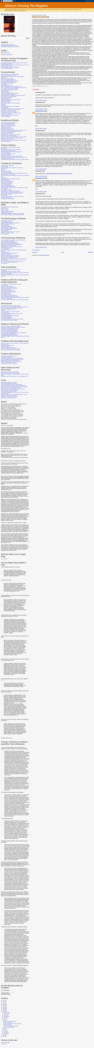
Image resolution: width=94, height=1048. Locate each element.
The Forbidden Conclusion (7, 247)
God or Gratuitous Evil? (6, 314)
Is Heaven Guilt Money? (6, 317)
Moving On (3, 104)
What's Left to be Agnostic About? (8, 75)
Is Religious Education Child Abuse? (9, 333)
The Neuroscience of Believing (7, 211)
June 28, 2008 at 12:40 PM (41, 108)
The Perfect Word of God (6, 181)
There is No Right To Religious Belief (9, 331)
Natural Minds (4, 148)
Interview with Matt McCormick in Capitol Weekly (11, 384)
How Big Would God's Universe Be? (9, 295)
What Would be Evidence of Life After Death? (11, 349)
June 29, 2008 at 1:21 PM (41, 191)
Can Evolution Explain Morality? (8, 123)
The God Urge (4, 263)
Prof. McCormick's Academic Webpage (9, 390)
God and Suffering (5, 312)
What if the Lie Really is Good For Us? (9, 262)
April (5, 1029)
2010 (4, 1008)
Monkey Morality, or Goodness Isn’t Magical (10, 134)
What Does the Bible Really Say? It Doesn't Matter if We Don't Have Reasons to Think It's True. (14, 174)
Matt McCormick (39, 111)
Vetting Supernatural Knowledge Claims (9, 206)
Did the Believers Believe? (6, 189)
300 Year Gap (4, 195)
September (6, 1016)
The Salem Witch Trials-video (7, 165)
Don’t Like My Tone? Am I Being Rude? (9, 330)
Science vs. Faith (4, 210)
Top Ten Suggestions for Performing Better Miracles (12, 359)
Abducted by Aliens (5, 179)
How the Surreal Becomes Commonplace (10, 255)
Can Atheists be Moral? (6, 141)
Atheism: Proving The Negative (26, 5)
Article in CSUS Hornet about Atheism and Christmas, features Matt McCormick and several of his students (14, 387)
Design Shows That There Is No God (9, 288)
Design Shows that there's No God (8, 291)
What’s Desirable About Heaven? (9, 1021)
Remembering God (5, 252)
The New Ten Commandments (7, 132)
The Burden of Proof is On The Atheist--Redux (11, 113)
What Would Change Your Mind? (8, 94)
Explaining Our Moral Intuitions (7, 129)
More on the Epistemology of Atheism (9, 228)
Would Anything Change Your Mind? (9, 245)
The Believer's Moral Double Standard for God (11, 131)
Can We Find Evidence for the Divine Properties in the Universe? (15, 297)
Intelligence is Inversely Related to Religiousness (11, 244)
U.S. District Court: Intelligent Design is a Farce (11, 284)
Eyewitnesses (4, 168)
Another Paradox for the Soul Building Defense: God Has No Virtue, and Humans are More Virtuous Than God (14, 307)
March (5, 1031)
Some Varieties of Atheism (6, 97)
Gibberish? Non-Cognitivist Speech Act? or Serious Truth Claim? (15, 272)
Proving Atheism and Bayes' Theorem (9, 89)
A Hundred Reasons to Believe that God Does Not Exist (13, 95)
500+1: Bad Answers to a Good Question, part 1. (11, 86)
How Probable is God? (6, 293)
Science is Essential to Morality (7, 124)
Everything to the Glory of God (7, 158)
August (5, 1017)
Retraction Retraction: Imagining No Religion (10, 326)
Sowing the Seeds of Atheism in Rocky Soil (10, 222)
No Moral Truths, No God (6, 133)
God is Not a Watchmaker (6, 298)
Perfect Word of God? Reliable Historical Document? (12, 192)
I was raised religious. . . (6, 152)
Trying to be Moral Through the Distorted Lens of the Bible (13, 136)
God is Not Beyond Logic (6, 221)
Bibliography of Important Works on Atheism (10, 46)
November (6, 1013)
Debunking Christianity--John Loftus (9, 382)
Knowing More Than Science (7, 220)
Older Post (90, 252)
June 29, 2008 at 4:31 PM (41, 247)
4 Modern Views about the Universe (9, 287)
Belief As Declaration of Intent (7, 232)
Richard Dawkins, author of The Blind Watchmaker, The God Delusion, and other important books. (14, 395)
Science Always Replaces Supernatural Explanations (12, 214)
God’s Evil (3, 310)
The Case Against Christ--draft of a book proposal (12, 167)
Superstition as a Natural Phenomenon (9, 396)
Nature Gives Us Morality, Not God (8, 125)
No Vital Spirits (4, 208)
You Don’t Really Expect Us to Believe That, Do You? (12, 196)
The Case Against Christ (6, 172)
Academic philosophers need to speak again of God (59, 173)
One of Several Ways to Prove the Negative (10, 103)
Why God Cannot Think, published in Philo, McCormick (13, 388)
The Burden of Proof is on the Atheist (9, 111)
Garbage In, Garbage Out (6, 197)
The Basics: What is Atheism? (7, 44)
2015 (4, 1001)
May (5, 1028)
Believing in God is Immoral (7, 139)
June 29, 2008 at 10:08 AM (41, 176)
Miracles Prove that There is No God (9, 363)
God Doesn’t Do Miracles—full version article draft (12, 358)
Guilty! (2, 169)
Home (62, 252)
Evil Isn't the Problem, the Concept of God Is (10, 305)
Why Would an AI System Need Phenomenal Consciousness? (14, 62)
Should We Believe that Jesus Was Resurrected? (11, 193)
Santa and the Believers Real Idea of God (10, 243)
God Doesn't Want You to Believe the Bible (10, 178)
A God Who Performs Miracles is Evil (9, 355)
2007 (4, 1034)
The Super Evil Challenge (6, 316)
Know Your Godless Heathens (7, 78)
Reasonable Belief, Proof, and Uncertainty (10, 106)
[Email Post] (33, 86)
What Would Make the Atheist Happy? (9, 320)
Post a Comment (36, 249)
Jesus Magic (3, 177)
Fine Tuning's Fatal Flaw (6, 294)
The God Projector (5, 248)
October (5, 1015)
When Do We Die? (5, 344)
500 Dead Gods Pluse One (7, 85)
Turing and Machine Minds (7, 68)
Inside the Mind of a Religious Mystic (9, 242)
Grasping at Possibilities (6, 226)
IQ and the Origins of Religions (7, 241)
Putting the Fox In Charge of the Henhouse (10, 190)
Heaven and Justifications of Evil (8, 153)
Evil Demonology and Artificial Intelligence (10, 67)
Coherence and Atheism (6, 114)
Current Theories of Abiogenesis (8, 290)
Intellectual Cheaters (5, 98)
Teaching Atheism (5, 90)
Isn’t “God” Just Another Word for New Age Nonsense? (13, 261)
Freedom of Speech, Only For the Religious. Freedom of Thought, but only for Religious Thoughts (13, 328)
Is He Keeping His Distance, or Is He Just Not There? (12, 108)
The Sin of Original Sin (6, 184)
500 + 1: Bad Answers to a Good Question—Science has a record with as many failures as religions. (13, 88)
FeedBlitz (9, 994)
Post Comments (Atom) (43, 255)
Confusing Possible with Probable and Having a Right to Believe (15, 159)
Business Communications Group (8, 397)
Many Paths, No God (5, 102)
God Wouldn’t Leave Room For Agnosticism (10, 109)
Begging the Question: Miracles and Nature (10, 360)
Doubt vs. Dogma (5, 209)
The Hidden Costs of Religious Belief (9, 253)
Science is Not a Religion (6, 273)
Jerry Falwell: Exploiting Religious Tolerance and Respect (13, 332)
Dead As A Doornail (5, 346)
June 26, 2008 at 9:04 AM (41, 100)
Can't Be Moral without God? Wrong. (9, 122)
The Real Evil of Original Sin (7, 185)
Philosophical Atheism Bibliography (8, 82)
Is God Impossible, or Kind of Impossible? (10, 74)
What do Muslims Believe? (7, 63)
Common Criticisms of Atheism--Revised (10, 93)
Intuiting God (4, 270)
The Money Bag (4, 166)
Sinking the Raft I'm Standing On (8, 227)
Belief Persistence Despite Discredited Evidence (11, 151)
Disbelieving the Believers (6, 183)
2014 (4, 1003)
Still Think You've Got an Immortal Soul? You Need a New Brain (15, 343)
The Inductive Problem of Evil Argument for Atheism (12, 319)
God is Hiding (4, 84)
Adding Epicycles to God (6, 212)
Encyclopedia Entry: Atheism (7, 83)
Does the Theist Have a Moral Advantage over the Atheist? (13, 140)
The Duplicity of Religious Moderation (9, 329)
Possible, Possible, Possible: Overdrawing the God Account (14, 157)
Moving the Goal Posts (6, 100)
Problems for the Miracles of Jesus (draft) (10, 373)
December (6, 1012)
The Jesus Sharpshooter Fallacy (8, 150)
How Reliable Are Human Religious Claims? (10, 147)
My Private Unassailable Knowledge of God (10, 269)
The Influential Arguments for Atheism (9, 45)
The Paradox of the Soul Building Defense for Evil (12, 313)
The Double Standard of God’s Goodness (10, 315)
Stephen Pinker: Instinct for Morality (9, 135)
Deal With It (3, 105)
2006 (4, 1036)
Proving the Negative (5, 116)
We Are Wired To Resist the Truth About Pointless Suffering (14, 258)
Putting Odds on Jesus (6, 171)
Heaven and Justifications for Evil (8, 309)
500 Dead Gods (4, 107)
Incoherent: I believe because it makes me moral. (12, 137)
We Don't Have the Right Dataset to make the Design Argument (15, 299)
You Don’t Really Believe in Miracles (9, 362)
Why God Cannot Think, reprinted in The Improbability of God (14, 376)
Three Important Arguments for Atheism (9, 80)
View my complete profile (6, 54)
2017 (4, 1000)
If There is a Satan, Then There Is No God (10, 311)
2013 (4, 1004)
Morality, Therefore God (6, 128)
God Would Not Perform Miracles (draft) (9, 371)
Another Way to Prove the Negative (8, 96)
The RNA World (4, 285)
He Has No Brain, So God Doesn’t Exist (9, 115)
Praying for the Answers (6, 126)
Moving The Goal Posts (40, 17)
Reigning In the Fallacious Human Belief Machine (11, 156)
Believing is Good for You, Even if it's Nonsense (11, 246)
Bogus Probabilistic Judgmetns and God (9, 296)
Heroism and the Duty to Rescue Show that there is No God (14, 130)
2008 (4, 1011)
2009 (4, 1009)
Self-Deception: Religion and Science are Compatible (12, 213)
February (5, 1032)
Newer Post (35, 252)
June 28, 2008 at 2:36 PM (41, 128)
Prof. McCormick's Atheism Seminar (9, 391)
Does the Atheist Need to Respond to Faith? (10, 271)
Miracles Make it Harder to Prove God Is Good (11, 361)
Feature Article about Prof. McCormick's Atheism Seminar (13, 385)
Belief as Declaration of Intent (7, 224)
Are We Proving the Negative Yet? (8, 79)
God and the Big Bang (6, 289)
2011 (4, 1007)
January (5, 1033)
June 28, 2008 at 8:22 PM (41, 168)
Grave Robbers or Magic (6, 194)
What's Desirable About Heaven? (8, 186)
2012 (4, 1005)
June (5, 1020)
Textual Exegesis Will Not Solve (8, 198)
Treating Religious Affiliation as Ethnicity (9, 335)
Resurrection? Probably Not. (7, 182)
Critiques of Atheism (5, 92)
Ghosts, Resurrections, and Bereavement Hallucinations (13, 240)
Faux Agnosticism (5, 225)
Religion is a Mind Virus (6, 254)
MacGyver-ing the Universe (7, 286)
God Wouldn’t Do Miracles (6, 357)
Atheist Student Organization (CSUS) (9, 383)
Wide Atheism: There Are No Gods (8, 110)
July (5, 1018)
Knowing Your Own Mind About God (9, 257)
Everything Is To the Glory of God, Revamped (11, 149)
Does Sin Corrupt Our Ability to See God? (10, 256)
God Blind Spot (4, 259)
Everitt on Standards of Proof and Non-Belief (10, 99)
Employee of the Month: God (7, 345)
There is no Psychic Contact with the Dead (10, 348)
